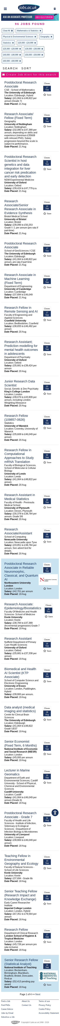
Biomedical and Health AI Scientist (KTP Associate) (20, 673)
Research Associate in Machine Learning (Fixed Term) (20, 279)
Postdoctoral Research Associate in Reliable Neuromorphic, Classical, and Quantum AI (21, 571)
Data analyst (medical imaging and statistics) (20, 709)
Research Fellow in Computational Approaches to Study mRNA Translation (19, 456)
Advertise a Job (7, 1017)
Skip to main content (11, 2)
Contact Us (26, 1005)
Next (37, 994)
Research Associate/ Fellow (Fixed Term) (18, 116)
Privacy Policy (45, 1005)
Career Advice (7, 1009)
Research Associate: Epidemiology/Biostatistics (22, 606)
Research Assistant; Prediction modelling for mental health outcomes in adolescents (21, 348)
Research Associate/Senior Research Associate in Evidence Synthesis (20, 207)
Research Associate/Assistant (18, 531)
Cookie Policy (44, 1009)
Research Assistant (18, 638)
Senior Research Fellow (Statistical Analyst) (21, 962)
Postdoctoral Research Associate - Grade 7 (20, 815)
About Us (26, 1001)
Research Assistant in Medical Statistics (19, 497)
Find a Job (5, 1001)
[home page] (29, 12)
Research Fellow (16, 929)
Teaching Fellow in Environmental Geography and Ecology (21, 860)
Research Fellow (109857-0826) (16, 417)
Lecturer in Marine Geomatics (17, 772)
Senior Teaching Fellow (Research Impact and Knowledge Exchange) (20, 895)
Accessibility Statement (49, 1013)
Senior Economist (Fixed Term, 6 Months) (20, 743)
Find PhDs (5, 1005)
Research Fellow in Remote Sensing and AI (21, 309)
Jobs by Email (7, 1013)
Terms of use (44, 1001)
